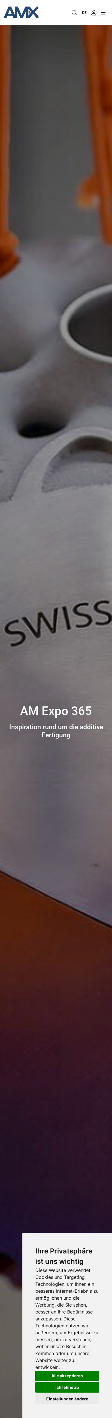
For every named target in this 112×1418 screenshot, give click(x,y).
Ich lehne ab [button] (67, 1387)
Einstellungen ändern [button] (67, 1398)
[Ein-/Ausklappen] (103, 12)
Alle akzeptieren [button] (67, 1375)
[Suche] (74, 12)
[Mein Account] (93, 12)
